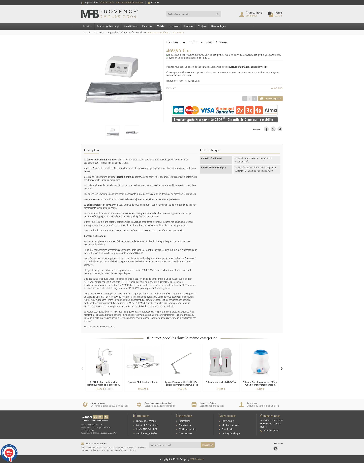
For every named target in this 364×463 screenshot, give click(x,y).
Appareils (174, 26)
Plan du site (227, 429)
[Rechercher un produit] (218, 14)
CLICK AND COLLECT (146, 429)
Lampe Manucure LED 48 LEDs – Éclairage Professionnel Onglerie (182, 383)
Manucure (147, 26)
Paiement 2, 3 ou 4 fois (147, 424)
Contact (155, 2)
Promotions (184, 420)
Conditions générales (146, 433)
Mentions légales (230, 424)
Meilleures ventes (187, 429)
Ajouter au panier (273, 98)
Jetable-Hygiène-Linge (108, 26)
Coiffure (202, 26)
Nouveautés (185, 424)
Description (91, 150)
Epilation (87, 26)
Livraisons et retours (146, 420)
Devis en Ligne (218, 26)
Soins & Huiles (130, 26)
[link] (266, 128)
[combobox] (190, 14)
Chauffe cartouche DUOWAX (221, 381)
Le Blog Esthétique (231, 433)
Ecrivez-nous (228, 420)
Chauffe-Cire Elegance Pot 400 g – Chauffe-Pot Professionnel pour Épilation (260, 384)
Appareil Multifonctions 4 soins (143, 381)
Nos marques (185, 433)
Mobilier (161, 26)
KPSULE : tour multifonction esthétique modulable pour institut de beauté (104, 384)
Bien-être (188, 26)
